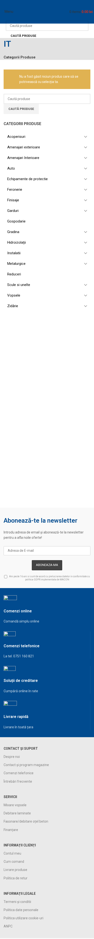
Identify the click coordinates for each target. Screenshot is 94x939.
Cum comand (14, 861)
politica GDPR (32, 579)
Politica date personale (21, 910)
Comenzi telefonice (19, 773)
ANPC (8, 926)
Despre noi (12, 757)
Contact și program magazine (26, 765)
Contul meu (12, 853)
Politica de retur (15, 878)
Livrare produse (15, 870)
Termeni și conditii (17, 902)
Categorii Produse (19, 57)
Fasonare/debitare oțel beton (26, 821)
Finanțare (11, 830)
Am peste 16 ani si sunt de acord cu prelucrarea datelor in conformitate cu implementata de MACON (49, 578)
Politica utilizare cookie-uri (23, 918)
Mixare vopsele (15, 805)
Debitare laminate (17, 813)
